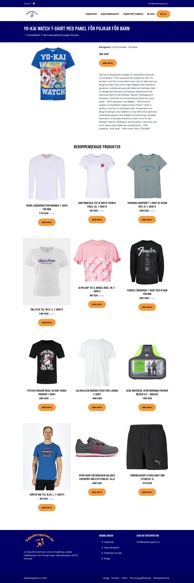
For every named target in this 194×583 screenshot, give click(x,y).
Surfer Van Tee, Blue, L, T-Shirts (47, 494)
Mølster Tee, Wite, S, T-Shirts (47, 309)
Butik (163, 14)
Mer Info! (108, 63)
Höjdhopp (91, 14)
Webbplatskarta (161, 578)
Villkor (124, 578)
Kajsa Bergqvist (110, 14)
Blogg (151, 14)
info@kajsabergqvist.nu (158, 3)
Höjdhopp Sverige (133, 14)
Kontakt (115, 578)
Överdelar (133, 47)
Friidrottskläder (119, 47)
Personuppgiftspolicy (140, 578)
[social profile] (34, 3)
